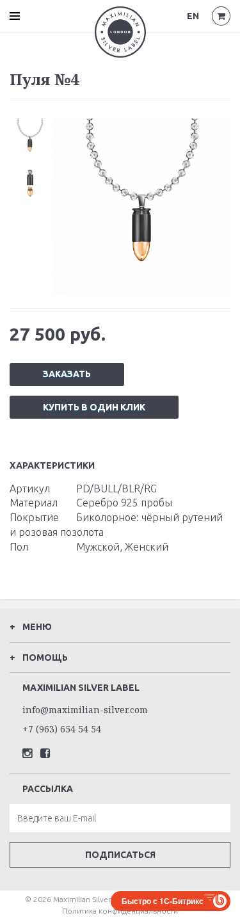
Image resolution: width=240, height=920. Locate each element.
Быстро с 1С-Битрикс (163, 901)
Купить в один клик (94, 407)
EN (193, 16)
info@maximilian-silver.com (85, 710)
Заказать (67, 374)
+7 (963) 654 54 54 (61, 729)
